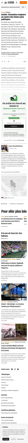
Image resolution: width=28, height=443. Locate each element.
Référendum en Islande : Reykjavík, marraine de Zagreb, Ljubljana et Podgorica (12, 265)
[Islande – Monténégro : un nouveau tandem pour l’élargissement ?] (14, 291)
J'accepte (5, 439)
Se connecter (20, 140)
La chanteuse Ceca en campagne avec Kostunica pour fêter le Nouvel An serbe (12, 221)
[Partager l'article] (8, 61)
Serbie (3, 12)
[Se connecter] (17, 2)
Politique (7, 12)
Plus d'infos (21, 439)
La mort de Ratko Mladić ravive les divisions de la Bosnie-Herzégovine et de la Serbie (13, 348)
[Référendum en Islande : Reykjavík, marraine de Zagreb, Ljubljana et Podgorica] (14, 249)
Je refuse (13, 439)
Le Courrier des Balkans (11, 2)
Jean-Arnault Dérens (12, 54)
